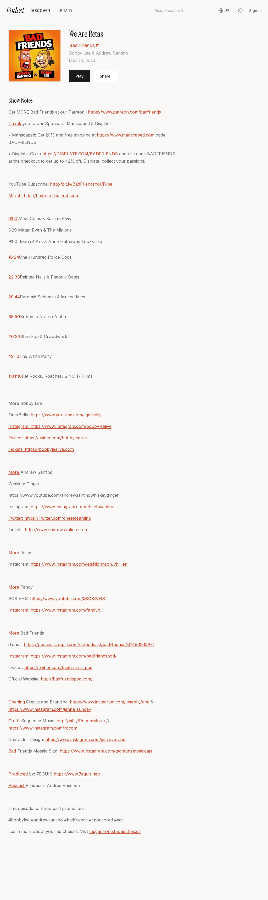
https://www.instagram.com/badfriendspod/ (73, 656)
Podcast (17, 785)
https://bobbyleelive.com (49, 449)
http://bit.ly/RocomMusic (81, 720)
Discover (40, 10)
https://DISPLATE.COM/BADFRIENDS (80, 153)
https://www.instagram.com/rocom (42, 728)
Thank (15, 123)
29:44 (14, 296)
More (14, 472)
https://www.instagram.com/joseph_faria (110, 701)
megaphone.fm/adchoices (115, 831)
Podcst (15, 10)
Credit (14, 720)
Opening (17, 701)
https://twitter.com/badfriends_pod (58, 667)
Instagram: (19, 426)
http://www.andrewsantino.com (56, 529)
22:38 (14, 277)
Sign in (255, 10)
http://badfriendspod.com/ (67, 679)
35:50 (14, 316)
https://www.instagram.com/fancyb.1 (67, 610)
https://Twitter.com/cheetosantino (57, 518)
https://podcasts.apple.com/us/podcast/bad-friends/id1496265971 (89, 644)
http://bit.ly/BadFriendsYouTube (81, 184)
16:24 (13, 257)
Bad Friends (82, 45)
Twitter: (16, 437)
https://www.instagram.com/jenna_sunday (49, 709)
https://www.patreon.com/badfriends (124, 112)
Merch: (16, 195)
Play (79, 76)
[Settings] (240, 10)
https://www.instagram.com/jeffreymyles (85, 739)
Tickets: (16, 449)
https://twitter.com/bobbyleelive (55, 437)
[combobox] (183, 10)
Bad (12, 751)
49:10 (13, 356)
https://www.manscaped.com (126, 135)
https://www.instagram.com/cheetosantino (72, 506)
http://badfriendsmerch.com (51, 195)
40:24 (14, 336)
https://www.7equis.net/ (77, 774)
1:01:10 (15, 376)
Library (65, 10)
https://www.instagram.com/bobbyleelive (71, 426)
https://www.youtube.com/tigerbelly (66, 414)
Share (105, 76)
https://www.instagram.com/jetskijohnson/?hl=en (79, 564)
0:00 (13, 218)
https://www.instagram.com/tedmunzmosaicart (106, 751)
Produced (18, 774)
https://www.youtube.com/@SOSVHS (67, 598)
